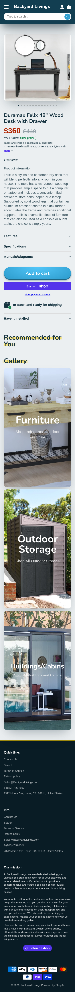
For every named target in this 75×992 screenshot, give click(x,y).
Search (8, 765)
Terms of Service (14, 770)
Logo (32, 7)
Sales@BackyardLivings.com (21, 782)
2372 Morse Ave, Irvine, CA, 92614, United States (33, 793)
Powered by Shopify (52, 985)
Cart (69, 7)
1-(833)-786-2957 (14, 787)
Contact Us (10, 759)
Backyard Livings (30, 985)
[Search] (67, 17)
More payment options (37, 294)
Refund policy (12, 776)
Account (62, 7)
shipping (21, 142)
